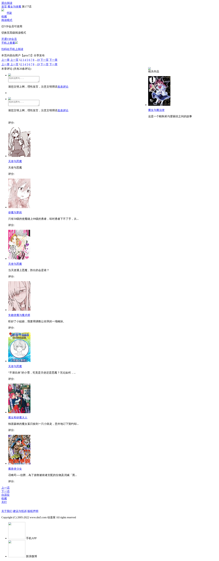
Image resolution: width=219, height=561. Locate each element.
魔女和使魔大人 (17, 417)
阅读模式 (6, 20)
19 (38, 59)
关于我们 (6, 511)
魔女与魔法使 (156, 110)
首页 (4, 6)
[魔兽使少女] (19, 463)
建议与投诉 (20, 511)
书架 (9, 12)
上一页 (14, 59)
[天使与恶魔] (19, 156)
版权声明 (32, 511)
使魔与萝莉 (15, 212)
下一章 (53, 59)
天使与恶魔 (15, 161)
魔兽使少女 (15, 468)
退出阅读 (6, 3)
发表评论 (62, 86)
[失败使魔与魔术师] (19, 309)
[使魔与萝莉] (19, 207)
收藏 (4, 16)
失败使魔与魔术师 (19, 315)
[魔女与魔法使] (159, 104)
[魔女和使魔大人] (19, 412)
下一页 (44, 59)
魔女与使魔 (14, 6)
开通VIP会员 (9, 39)
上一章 (5, 59)
